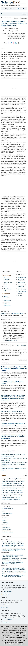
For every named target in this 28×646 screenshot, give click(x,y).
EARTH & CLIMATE (5, 515)
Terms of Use (23, 628)
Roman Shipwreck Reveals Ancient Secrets (13, 481)
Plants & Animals (6, 275)
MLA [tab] (13, 345)
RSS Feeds (6, 594)
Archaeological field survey (22, 285)
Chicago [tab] (23, 345)
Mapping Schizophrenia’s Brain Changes (12, 495)
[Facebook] (9, 43)
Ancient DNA (7, 305)
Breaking (3, 475)
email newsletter (20, 9)
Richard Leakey (22, 289)
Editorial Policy (14, 628)
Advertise (23, 626)
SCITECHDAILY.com (11, 451)
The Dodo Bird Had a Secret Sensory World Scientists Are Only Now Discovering (13, 576)
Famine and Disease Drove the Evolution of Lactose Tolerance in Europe (13, 424)
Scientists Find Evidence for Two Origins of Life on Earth (14, 572)
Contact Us (6, 622)
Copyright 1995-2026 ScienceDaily (11, 630)
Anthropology (7, 300)
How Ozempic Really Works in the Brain (12, 492)
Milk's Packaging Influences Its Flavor (11, 411)
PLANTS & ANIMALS (5, 506)
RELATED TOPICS (6, 271)
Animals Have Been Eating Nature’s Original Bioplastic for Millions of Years (13, 549)
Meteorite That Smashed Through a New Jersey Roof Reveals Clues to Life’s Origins (14, 559)
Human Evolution (6, 529)
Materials (3, 313)
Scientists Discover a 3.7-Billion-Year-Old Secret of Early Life (14, 469)
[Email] (18, 43)
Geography (5, 522)
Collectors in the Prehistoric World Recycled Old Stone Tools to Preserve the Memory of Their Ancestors (13, 436)
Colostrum (20, 275)
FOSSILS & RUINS (4, 525)
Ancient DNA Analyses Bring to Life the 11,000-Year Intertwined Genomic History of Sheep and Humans (14, 368)
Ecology (4, 520)
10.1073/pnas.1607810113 (10, 340)
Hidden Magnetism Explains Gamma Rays (13, 485)
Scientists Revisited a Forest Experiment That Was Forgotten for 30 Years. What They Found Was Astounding (14, 464)
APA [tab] (18, 345)
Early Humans (5, 527)
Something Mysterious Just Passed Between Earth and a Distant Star (14, 459)
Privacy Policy (5, 628)
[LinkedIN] (16, 43)
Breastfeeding (21, 280)
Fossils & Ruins (6, 293)
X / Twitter (5, 607)
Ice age (20, 295)
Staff (11, 626)
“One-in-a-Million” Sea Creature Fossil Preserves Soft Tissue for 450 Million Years (13, 542)
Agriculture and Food (8, 283)
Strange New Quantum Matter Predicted (12, 483)
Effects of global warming (22, 292)
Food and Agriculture (6, 278)
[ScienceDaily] (10, 2)
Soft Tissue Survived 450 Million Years (12, 490)
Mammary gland (22, 277)
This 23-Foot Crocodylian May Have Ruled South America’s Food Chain (13, 546)
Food (5, 286)
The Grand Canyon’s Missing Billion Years (13, 488)
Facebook (5, 605)
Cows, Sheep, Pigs (7, 289)
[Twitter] (11, 43)
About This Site (5, 626)
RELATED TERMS (19, 271)
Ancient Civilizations (7, 297)
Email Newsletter (7, 591)
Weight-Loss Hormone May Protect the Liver (13, 479)
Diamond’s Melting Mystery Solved (11, 499)
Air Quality (4, 518)
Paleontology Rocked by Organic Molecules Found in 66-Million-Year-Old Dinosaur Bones (13, 568)
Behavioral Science (7, 513)
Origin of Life (7, 303)
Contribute (17, 626)
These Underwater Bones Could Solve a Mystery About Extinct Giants (12, 562)
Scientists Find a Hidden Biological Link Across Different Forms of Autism (13, 455)
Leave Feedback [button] (7, 619)
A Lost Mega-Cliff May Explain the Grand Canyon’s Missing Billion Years (12, 555)
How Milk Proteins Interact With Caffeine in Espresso (12, 382)
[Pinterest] (14, 43)
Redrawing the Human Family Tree (11, 497)
